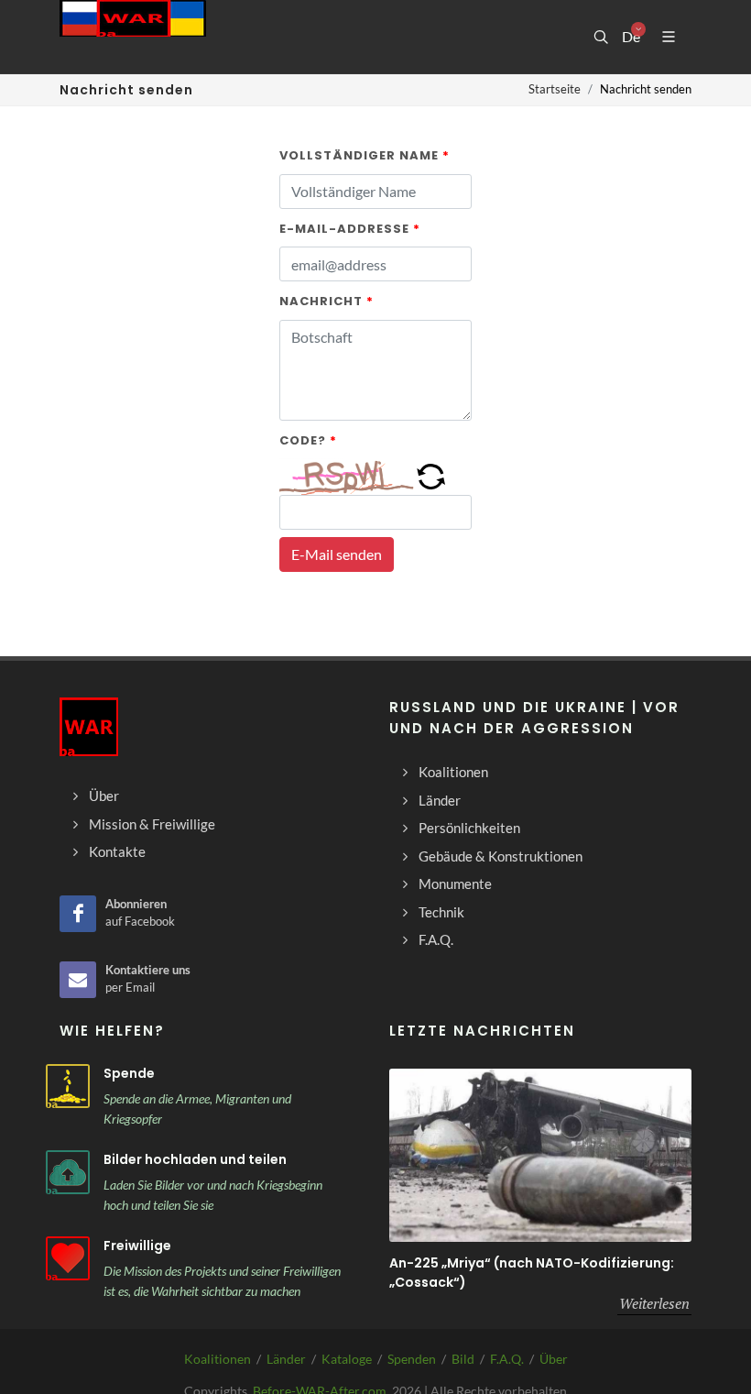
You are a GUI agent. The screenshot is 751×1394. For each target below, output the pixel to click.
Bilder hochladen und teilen (195, 1159)
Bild (463, 1359)
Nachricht (326, 301)
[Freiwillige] (68, 1258)
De (630, 36)
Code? (308, 440)
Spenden (411, 1359)
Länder (286, 1359)
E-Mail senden (336, 554)
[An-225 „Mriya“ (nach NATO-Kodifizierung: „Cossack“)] (540, 1155)
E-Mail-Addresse (349, 228)
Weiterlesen (654, 1303)
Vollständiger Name (364, 155)
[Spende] (68, 1086)
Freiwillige (137, 1245)
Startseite (554, 89)
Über (553, 1359)
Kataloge (346, 1359)
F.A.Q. (507, 1359)
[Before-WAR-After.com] (133, 36)
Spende (129, 1073)
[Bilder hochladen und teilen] (68, 1172)
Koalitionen (217, 1359)
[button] (431, 474)
